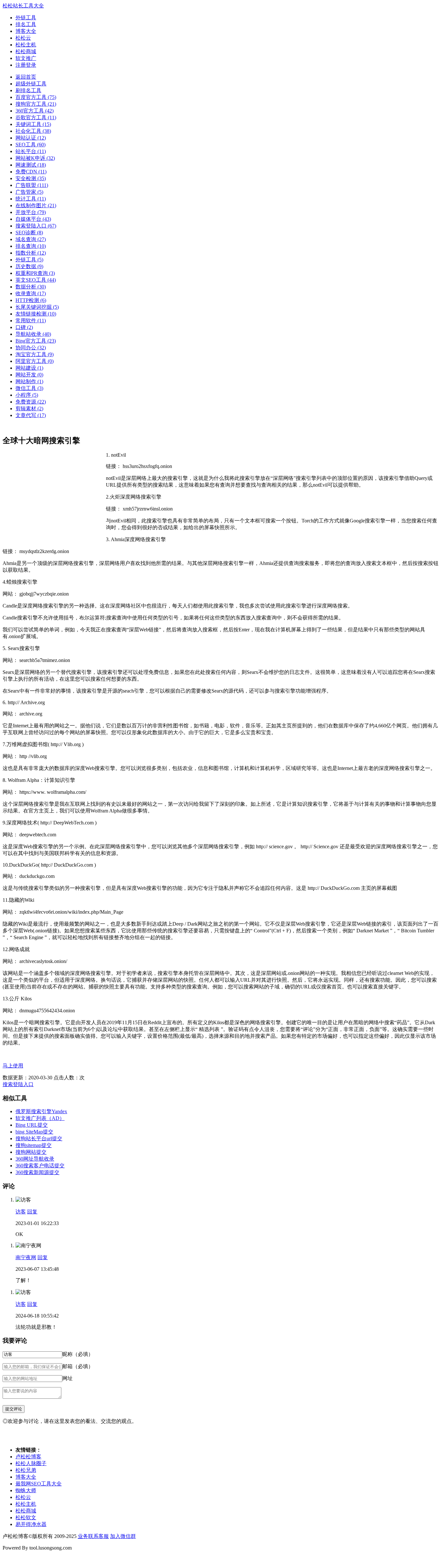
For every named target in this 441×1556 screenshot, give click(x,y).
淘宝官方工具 (34, 354)
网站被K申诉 (35, 158)
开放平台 (30, 212)
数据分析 (30, 286)
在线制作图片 (35, 205)
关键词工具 (33, 124)
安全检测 (30, 178)
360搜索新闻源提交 (37, 1172)
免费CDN (30, 171)
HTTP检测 (30, 300)
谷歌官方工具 (35, 117)
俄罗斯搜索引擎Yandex (41, 1111)
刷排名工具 (28, 90)
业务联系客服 (93, 1536)
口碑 (24, 327)
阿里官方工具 (34, 361)
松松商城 (25, 51)
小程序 (26, 395)
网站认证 (30, 138)
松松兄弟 (25, 1470)
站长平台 (30, 151)
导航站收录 (33, 334)
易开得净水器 (30, 1524)
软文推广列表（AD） (40, 1118)
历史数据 (29, 266)
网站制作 (29, 381)
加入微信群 (123, 1536)
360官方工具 (34, 110)
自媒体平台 (33, 219)
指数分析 (30, 253)
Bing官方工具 (35, 341)
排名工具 (25, 24)
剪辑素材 (29, 408)
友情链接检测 (35, 313)
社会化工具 (33, 131)
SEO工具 (30, 144)
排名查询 (30, 246)
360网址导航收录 (34, 1159)
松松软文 (25, 1517)
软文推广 (25, 58)
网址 (67, 1378)
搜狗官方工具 (35, 104)
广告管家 (29, 192)
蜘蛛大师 (25, 1490)
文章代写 (30, 415)
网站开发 (29, 374)
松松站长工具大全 (23, 5)
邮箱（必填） (77, 1366)
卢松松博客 (28, 1456)
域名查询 (30, 239)
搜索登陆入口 (35, 226)
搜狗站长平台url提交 (38, 1138)
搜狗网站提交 (30, 1152)
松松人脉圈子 (30, 1463)
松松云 (23, 38)
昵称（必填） (77, 1354)
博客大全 (25, 31)
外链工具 (25, 17)
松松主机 (25, 44)
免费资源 (30, 401)
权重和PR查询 (35, 273)
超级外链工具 (30, 83)
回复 (32, 1211)
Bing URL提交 (31, 1125)
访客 (20, 1211)
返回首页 (25, 77)
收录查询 (30, 293)
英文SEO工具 (35, 280)
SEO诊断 (29, 232)
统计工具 (30, 198)
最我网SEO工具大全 (38, 1483)
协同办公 (30, 347)
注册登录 (25, 65)
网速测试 (30, 165)
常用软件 (30, 320)
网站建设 (29, 368)
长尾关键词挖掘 (37, 307)
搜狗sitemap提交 (33, 1145)
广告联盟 (31, 185)
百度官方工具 (35, 97)
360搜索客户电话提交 (40, 1165)
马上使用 (13, 1065)
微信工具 (29, 388)
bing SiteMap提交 (34, 1131)
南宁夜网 (25, 1257)
